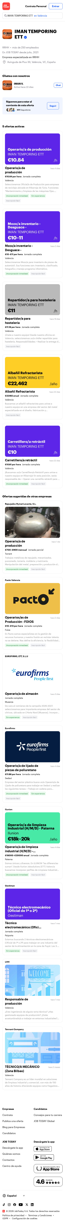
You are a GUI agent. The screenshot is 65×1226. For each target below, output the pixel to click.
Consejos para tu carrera (48, 1114)
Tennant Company (14, 1029)
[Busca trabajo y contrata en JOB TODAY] (6, 6)
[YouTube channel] (21, 1204)
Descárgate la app (12, 1147)
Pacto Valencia (12, 580)
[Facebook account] (14, 1204)
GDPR (5, 1218)
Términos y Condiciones (40, 1215)
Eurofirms (10, 728)
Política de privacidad (13, 1215)
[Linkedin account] (32, 1204)
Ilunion (8, 809)
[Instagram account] (9, 1204)
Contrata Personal (35, 6)
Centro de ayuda (11, 1165)
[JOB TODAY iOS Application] (43, 1149)
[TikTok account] (3, 1204)
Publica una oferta (12, 1121)
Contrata (7, 1114)
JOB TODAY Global (44, 1121)
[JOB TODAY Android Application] (44, 1157)
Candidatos (9, 1133)
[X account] (26, 1204)
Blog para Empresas (13, 1127)
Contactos (8, 1159)
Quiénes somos (11, 1153)
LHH (7, 961)
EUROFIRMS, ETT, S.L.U (16, 656)
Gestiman (10, 885)
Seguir (53, 105)
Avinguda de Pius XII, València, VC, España (31, 62)
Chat (58, 85)
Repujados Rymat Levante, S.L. (20, 504)
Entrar (55, 6)
